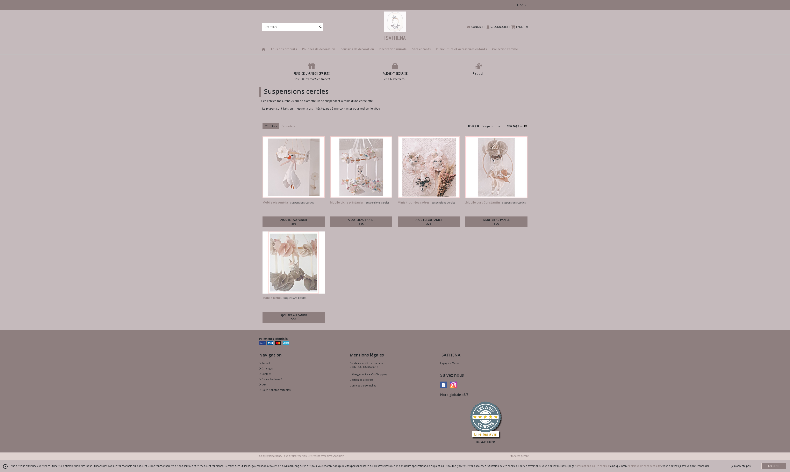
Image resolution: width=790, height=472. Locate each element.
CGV (263, 384)
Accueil (265, 363)
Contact (266, 374)
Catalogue (267, 368)
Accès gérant (521, 456)
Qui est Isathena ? (271, 379)
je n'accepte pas (741, 466)
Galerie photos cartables (275, 390)
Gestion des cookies (361, 380)
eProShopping (335, 456)
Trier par (473, 126)
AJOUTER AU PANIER (293, 222)
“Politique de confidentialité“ (644, 466)
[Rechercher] (320, 27)
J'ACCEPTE (774, 466)
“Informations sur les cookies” (592, 466)
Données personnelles (363, 385)
